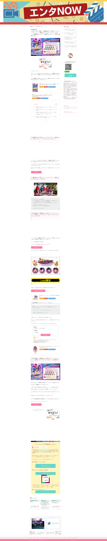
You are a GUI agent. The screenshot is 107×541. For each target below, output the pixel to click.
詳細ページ (36, 404)
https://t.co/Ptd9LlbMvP (36, 307)
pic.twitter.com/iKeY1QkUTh (46, 310)
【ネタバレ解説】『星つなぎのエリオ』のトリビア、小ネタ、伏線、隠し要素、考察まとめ (71, 46)
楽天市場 (46, 86)
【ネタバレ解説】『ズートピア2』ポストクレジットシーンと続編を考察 (71, 33)
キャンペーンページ (45, 491)
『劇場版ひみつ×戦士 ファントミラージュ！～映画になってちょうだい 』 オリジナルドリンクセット (46, 107)
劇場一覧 (45, 334)
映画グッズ (44, 23)
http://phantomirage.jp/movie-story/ (38, 208)
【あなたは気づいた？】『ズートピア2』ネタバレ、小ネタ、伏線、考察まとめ (71, 30)
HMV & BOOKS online (36, 250)
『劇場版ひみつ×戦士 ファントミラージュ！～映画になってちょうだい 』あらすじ (46, 110)
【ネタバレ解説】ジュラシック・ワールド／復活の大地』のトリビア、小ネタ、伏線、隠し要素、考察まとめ (71, 38)
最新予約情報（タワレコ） (71, 81)
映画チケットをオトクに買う (61, 23)
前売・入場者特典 (37, 23)
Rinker (43, 85)
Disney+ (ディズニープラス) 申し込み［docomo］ (46, 466)
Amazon (41, 86)
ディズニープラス (40, 459)
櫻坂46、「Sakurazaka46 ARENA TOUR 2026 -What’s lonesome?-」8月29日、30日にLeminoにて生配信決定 (70, 86)
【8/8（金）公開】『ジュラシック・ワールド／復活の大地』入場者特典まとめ (71, 42)
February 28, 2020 (45, 312)
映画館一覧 (36, 172)
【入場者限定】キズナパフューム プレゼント (42, 114)
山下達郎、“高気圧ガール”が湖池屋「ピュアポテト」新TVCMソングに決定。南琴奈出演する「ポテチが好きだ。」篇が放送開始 (70, 93)
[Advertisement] (46, 128)
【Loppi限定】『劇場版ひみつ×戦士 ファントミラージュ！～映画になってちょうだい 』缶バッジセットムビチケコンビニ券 (46, 113)
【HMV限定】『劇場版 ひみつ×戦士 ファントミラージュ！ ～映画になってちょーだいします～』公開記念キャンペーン (46, 117)
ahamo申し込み (45, 473)
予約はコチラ (36, 247)
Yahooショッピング (52, 86)
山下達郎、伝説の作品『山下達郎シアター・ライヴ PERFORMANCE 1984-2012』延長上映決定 (70, 95)
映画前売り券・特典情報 (33, 29)
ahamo (49, 449)
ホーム (32, 23)
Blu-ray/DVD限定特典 (51, 23)
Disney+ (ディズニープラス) (41, 449)
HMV (34, 382)
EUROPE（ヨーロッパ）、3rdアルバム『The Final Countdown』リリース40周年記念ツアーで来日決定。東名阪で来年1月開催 (70, 98)
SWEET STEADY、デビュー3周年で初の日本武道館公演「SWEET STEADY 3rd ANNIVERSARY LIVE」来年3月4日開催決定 (70, 84)
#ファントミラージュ (39, 310)
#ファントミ (34, 310)
